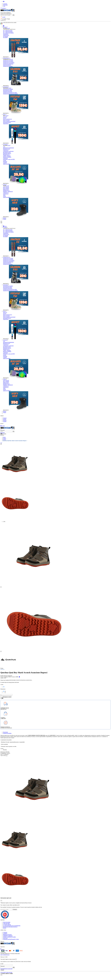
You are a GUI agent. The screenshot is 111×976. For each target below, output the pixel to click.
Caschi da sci (5, 150)
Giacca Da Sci (6, 186)
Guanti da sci (5, 193)
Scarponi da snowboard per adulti (10, 92)
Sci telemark (5, 36)
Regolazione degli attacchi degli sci (10, 926)
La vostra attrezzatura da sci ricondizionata (11, 925)
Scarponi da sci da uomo (8, 60)
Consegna (5, 3)
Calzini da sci (6, 192)
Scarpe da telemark (7, 65)
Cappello (5, 162)
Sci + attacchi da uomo (7, 30)
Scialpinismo (5, 34)
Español (4, 421)
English (4, 419)
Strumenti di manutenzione (8, 147)
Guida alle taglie (6, 923)
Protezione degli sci (7, 153)
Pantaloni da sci (6, 190)
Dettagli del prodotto (7, 733)
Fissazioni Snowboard (7, 91)
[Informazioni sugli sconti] (19, 676)
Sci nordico (5, 37)
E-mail (2, 963)
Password (2, 966)
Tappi (4, 195)
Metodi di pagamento (7, 934)
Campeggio (5, 158)
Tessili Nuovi (5, 123)
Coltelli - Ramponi (7, 155)
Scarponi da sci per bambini (8, 62)
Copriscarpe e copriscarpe (8, 151)
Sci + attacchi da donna (8, 31)
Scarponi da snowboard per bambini (10, 93)
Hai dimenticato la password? (6, 968)
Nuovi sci (5, 116)
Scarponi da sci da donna (8, 61)
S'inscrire (15, 909)
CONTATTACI (6, 954)
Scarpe (4, 196)
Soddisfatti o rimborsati (7, 935)
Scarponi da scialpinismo (8, 63)
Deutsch (4, 420)
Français (4, 417)
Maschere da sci (6, 154)
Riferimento (3, 752)
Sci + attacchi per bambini (8, 32)
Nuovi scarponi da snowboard (9, 121)
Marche (4, 927)
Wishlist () (4, 8)
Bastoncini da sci (6, 148)
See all (8, 28)
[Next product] (1, 442)
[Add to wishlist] (2, 698)
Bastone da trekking (7, 157)
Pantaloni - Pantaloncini (8, 191)
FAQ (2, 954)
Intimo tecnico (6, 189)
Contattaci (5, 933)
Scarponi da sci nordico (8, 66)
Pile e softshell (6, 188)
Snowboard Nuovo (7, 122)
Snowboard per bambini (8, 89)
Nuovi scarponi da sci (7, 119)
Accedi (2, 425)
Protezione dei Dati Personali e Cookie (11, 939)
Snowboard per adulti (7, 90)
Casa (4, 6)
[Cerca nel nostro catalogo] (14, 15)
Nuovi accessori (6, 120)
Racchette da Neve (7, 152)
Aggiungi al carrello (7, 696)
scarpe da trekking (6, 197)
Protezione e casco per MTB (9, 159)
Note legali (5, 4)
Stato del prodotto (6, 922)
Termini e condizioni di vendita (9, 936)
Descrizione (5, 732)
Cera (4, 146)
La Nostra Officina (7, 924)
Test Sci (4, 117)
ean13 (2, 754)
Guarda (4, 160)
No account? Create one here (6, 972)
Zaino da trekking (6, 163)
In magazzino (3, 753)
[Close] (1, 222)
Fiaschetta (5, 161)
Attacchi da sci (6, 35)
